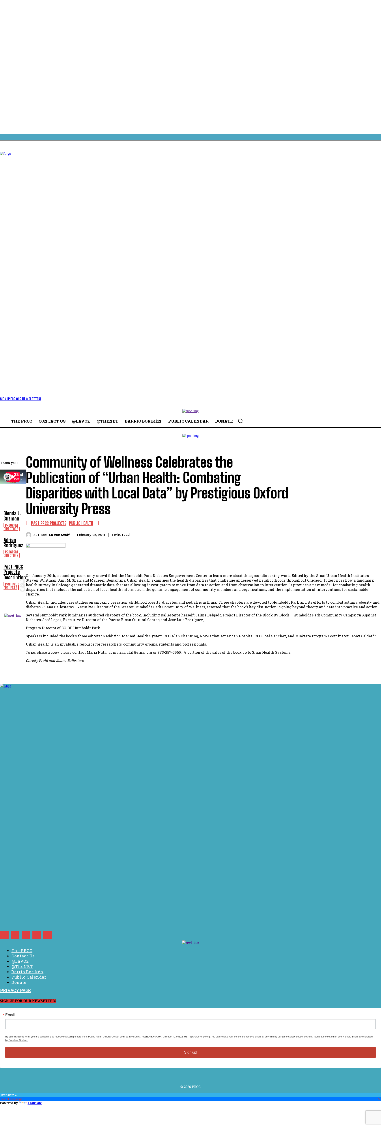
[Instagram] (15, 935)
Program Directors (11, 527)
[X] (36, 935)
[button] (240, 421)
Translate (35, 1103)
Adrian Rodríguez (13, 542)
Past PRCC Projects (11, 586)
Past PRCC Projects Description (15, 572)
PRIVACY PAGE (15, 990)
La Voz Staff (59, 535)
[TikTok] (26, 935)
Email (10, 1015)
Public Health (81, 523)
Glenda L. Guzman (12, 516)
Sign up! (190, 1052)
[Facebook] (4, 935)
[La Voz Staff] (30, 534)
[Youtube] (47, 935)
